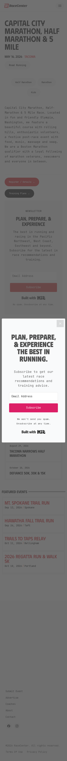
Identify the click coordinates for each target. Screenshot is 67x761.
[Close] (60, 323)
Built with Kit (33, 432)
